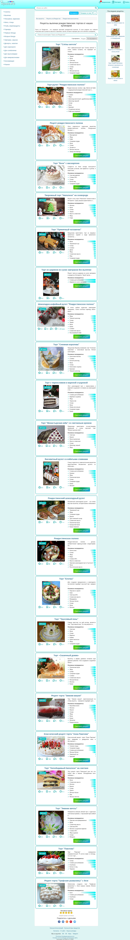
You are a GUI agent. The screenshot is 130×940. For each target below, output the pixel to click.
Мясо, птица (9, 22)
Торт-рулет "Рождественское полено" (66, 84)
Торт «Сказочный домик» (66, 655)
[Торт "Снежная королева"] (51, 358)
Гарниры (8, 29)
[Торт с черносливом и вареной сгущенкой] (51, 397)
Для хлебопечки (10, 50)
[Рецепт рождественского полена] (51, 134)
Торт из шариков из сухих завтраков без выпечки (66, 269)
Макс (69, 934)
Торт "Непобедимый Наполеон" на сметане (66, 768)
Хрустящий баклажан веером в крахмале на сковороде (115, 65)
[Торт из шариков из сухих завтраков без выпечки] (51, 284)
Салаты (7, 12)
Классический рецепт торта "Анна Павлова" (66, 733)
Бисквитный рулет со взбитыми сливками (66, 459)
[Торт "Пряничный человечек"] (51, 241)
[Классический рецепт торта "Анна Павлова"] (51, 746)
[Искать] (96, 8)
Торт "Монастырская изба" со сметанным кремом (66, 422)
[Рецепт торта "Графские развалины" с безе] (51, 893)
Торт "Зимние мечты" (66, 808)
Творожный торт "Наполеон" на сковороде (66, 195)
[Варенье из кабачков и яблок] (115, 74)
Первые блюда (10, 33)
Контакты (56, 931)
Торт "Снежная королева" (66, 344)
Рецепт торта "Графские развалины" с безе (66, 880)
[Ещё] (95, 13)
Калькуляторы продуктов (72, 928)
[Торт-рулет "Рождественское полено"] (50, 96)
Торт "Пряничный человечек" (66, 229)
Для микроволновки (12, 57)
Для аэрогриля (10, 47)
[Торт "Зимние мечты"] (51, 822)
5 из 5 (71, 913)
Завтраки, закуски (11, 40)
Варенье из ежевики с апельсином (115, 51)
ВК (63, 934)
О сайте (62, 931)
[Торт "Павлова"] (51, 861)
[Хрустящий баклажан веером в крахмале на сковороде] (115, 58)
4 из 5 (69, 913)
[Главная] (8, 3)
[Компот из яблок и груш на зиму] (115, 18)
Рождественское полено (66, 538)
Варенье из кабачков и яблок (115, 79)
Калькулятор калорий (56, 928)
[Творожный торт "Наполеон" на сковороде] (51, 206)
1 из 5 (61, 913)
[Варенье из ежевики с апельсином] (115, 45)
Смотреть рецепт (82, 76)
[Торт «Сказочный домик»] (51, 668)
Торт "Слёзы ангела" (66, 44)
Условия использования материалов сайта (65, 938)
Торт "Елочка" (66, 578)
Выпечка (8, 15)
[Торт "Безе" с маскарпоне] (51, 175)
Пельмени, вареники (12, 19)
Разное (7, 64)
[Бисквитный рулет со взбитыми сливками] (51, 473)
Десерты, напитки (11, 43)
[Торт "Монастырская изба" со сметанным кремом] (51, 434)
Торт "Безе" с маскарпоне (66, 163)
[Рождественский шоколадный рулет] (51, 510)
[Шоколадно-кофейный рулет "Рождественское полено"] (51, 316)
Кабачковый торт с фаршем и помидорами (115, 37)
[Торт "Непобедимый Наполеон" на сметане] (51, 780)
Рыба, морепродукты (12, 26)
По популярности (92, 38)
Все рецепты (74, 13)
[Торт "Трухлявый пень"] (51, 631)
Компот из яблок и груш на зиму (115, 24)
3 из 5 (66, 913)
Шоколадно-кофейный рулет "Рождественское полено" (66, 304)
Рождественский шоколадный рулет (66, 498)
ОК (66, 934)
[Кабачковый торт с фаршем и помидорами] (115, 31)
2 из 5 (63, 913)
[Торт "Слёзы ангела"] (51, 58)
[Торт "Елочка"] (51, 593)
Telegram (75, 934)
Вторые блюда (10, 36)
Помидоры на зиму (85, 13)
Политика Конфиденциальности (65, 936)
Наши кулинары (71, 931)
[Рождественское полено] (51, 551)
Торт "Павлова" (66, 848)
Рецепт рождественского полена (66, 122)
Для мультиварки (11, 54)
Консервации (9, 61)
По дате (83, 38)
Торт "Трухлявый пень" (66, 619)
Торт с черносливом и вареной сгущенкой (66, 382)
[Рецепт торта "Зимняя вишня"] (51, 708)
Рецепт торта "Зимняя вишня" (66, 695)
